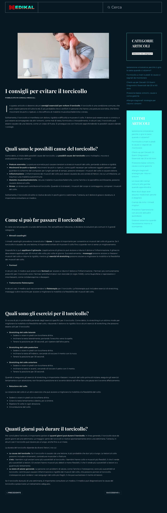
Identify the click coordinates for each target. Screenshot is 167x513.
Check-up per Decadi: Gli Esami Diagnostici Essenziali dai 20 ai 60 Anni (142, 85)
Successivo (112, 492)
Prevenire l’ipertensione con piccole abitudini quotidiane (142, 213)
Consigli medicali (27, 98)
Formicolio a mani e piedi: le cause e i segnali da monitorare (144, 144)
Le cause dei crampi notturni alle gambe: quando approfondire (141, 184)
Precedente (14, 492)
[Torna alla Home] (21, 7)
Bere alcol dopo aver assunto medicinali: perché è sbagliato (144, 194)
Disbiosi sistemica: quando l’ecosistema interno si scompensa (144, 223)
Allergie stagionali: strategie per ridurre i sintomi (141, 173)
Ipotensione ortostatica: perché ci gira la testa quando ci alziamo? (142, 134)
